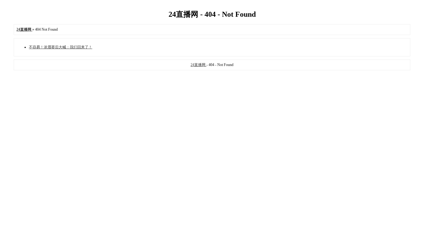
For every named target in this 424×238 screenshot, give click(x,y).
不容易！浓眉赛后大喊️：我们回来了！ (60, 47)
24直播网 (198, 65)
